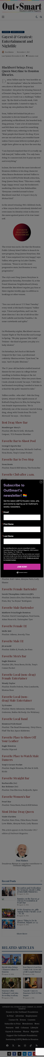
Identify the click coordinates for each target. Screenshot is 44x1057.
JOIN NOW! (22, 566)
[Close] (41, 481)
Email (6, 512)
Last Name (8, 536)
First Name (9, 524)
